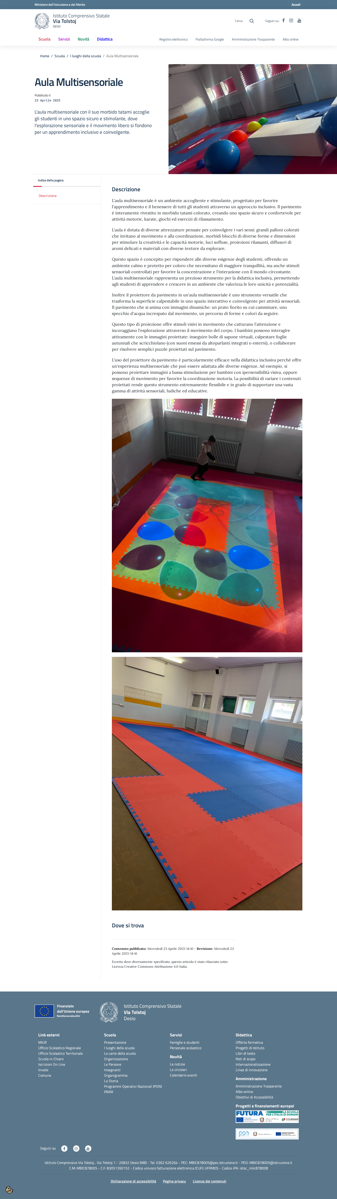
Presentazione (115, 1042)
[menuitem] (44, 39)
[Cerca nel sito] (251, 21)
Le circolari (178, 1069)
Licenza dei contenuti (209, 1181)
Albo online (290, 39)
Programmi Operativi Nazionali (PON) (133, 1086)
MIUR (42, 1042)
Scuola (60, 56)
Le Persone (112, 1064)
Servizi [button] (64, 39)
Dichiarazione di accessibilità (133, 1181)
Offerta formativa (249, 1042)
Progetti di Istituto (250, 1048)
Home (44, 56)
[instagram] (291, 21)
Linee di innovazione (252, 1070)
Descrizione (48, 195)
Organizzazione (116, 1059)
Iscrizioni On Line (51, 1064)
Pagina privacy (174, 1181)
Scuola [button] (44, 39)
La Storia (111, 1081)
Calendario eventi (183, 1075)
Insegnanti (112, 1070)
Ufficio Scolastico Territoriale (60, 1053)
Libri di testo (245, 1053)
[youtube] (299, 21)
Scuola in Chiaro (51, 1059)
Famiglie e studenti (184, 1042)
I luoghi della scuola (85, 56)
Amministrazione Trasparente (253, 39)
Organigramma (115, 1075)
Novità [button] (83, 39)
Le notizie (177, 1064)
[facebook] (283, 21)
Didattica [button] (105, 39)
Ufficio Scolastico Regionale (59, 1048)
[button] (67, 180)
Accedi (296, 4)
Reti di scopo (245, 1059)
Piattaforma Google (210, 39)
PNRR (108, 1092)
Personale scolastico (185, 1048)
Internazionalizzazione (253, 1064)
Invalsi (43, 1070)
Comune (44, 1075)
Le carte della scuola (120, 1053)
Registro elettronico (173, 39)
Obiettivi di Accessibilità (254, 1097)
